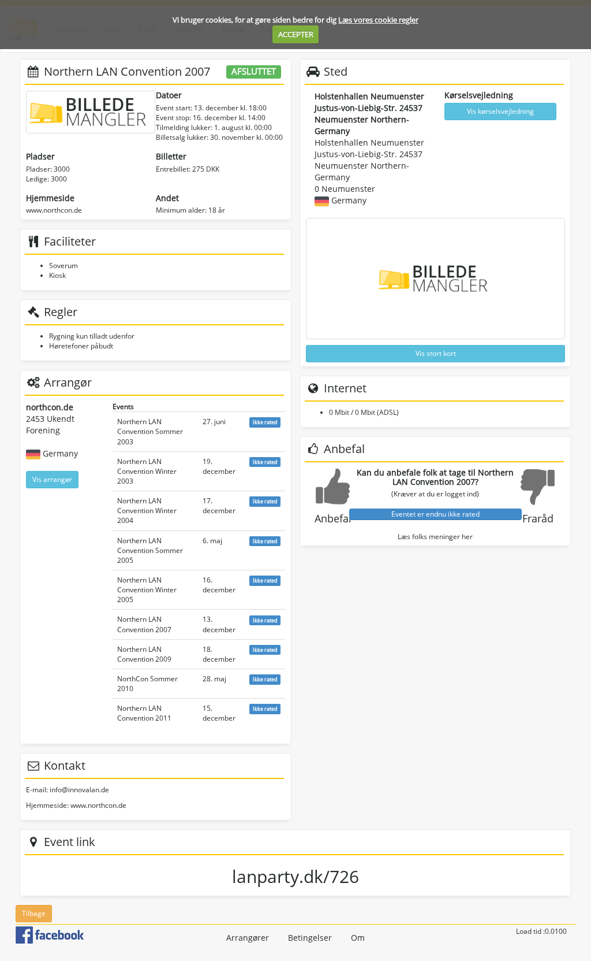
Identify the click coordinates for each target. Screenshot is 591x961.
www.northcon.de (54, 210)
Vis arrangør (52, 479)
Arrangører (247, 937)
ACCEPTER (295, 34)
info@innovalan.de (79, 790)
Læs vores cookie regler (378, 19)
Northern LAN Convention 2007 (144, 624)
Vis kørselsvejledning (500, 111)
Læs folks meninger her (435, 536)
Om (358, 937)
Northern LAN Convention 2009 (144, 654)
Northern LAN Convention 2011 (144, 713)
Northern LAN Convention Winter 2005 (147, 589)
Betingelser (310, 937)
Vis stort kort (436, 353)
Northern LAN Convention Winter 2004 (147, 510)
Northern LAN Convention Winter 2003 (147, 471)
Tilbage (34, 913)
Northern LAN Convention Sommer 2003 (150, 431)
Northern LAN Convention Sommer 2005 (150, 550)
